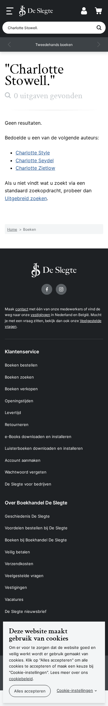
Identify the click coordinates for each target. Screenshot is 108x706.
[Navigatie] (9, 11)
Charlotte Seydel (35, 160)
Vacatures (14, 599)
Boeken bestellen (21, 365)
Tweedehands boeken (54, 44)
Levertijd (13, 412)
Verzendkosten (19, 563)
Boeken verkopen (21, 388)
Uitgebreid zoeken (26, 198)
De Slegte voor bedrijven (28, 484)
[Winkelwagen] (98, 11)
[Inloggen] (84, 11)
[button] (9, 44)
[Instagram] (61, 289)
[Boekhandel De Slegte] (36, 10)
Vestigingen (16, 587)
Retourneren (16, 424)
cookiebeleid (21, 678)
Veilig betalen (17, 551)
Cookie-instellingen (75, 690)
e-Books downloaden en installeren (38, 436)
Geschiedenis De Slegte (27, 516)
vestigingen (40, 314)
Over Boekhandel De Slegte (36, 503)
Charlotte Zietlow (35, 168)
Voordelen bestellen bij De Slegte (36, 527)
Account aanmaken (22, 460)
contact (21, 309)
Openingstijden (19, 400)
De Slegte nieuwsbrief (25, 611)
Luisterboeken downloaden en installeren (44, 448)
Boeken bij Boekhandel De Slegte (36, 539)
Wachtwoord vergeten (25, 472)
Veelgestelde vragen (24, 575)
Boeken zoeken (19, 377)
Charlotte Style (33, 153)
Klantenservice (22, 351)
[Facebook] (47, 289)
